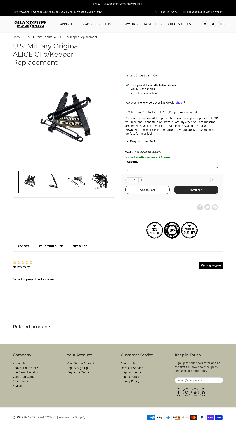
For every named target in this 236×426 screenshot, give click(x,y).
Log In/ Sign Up (77, 368)
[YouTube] (203, 392)
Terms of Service (132, 368)
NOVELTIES (151, 24)
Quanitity (132, 162)
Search (17, 386)
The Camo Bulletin (25, 372)
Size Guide (80, 246)
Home (17, 37)
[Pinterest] (186, 392)
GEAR (85, 24)
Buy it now (196, 189)
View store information (144, 93)
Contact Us (128, 363)
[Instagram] (195, 392)
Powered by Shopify (72, 417)
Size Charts (20, 381)
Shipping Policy (131, 372)
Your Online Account (80, 363)
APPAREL (66, 24)
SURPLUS (104, 24)
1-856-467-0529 (168, 11)
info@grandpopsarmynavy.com (205, 11)
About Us (19, 363)
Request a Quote (78, 372)
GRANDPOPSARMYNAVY (148, 152)
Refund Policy (130, 377)
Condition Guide (51, 246)
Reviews (23, 246)
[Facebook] (178, 392)
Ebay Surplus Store (25, 368)
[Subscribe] (218, 380)
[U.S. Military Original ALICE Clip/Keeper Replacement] (64, 121)
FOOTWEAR (127, 24)
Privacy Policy (130, 381)
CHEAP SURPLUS (179, 24)
